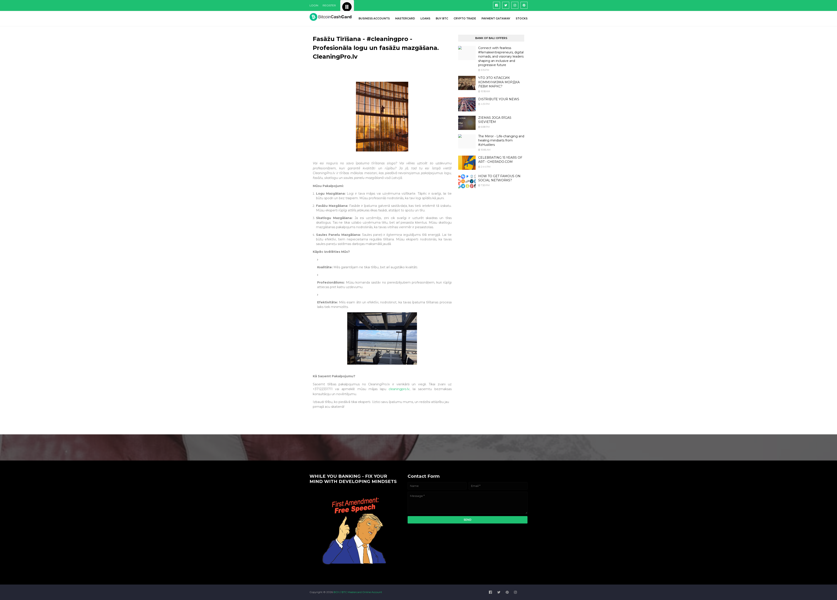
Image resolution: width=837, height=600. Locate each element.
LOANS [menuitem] (425, 18)
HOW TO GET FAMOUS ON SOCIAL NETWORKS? (499, 178)
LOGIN (314, 5)
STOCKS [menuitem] (521, 18)
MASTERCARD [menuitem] (405, 18)
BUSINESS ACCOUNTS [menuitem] (374, 18)
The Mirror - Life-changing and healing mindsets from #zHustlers (501, 140)
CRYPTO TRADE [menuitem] (465, 18)
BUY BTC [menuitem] (442, 18)
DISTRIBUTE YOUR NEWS (498, 99)
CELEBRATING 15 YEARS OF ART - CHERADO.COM (500, 160)
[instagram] (514, 5)
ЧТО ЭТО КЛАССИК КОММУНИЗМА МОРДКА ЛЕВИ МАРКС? (499, 82)
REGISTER (329, 5)
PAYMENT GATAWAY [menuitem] (495, 18)
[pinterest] (524, 5)
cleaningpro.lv (399, 389)
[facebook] (496, 5)
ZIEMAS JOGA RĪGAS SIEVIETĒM (494, 120)
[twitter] (505, 5)
